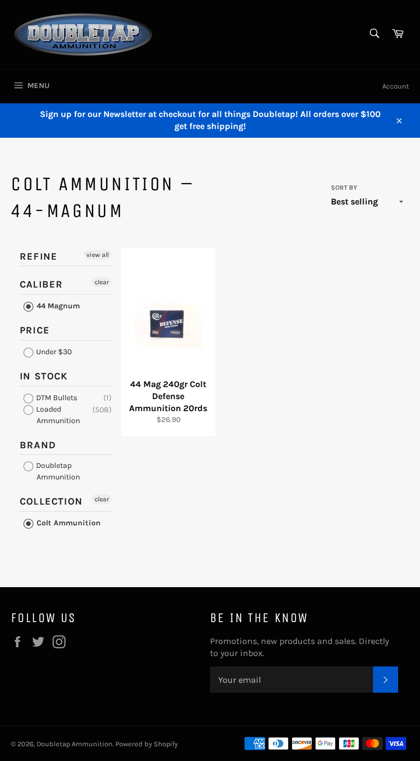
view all (97, 255)
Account (395, 86)
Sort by (344, 187)
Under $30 (53, 351)
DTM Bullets (55, 397)
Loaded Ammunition (57, 415)
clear (102, 282)
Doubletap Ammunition (57, 471)
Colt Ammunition (67, 523)
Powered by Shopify (146, 744)
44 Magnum (57, 306)
